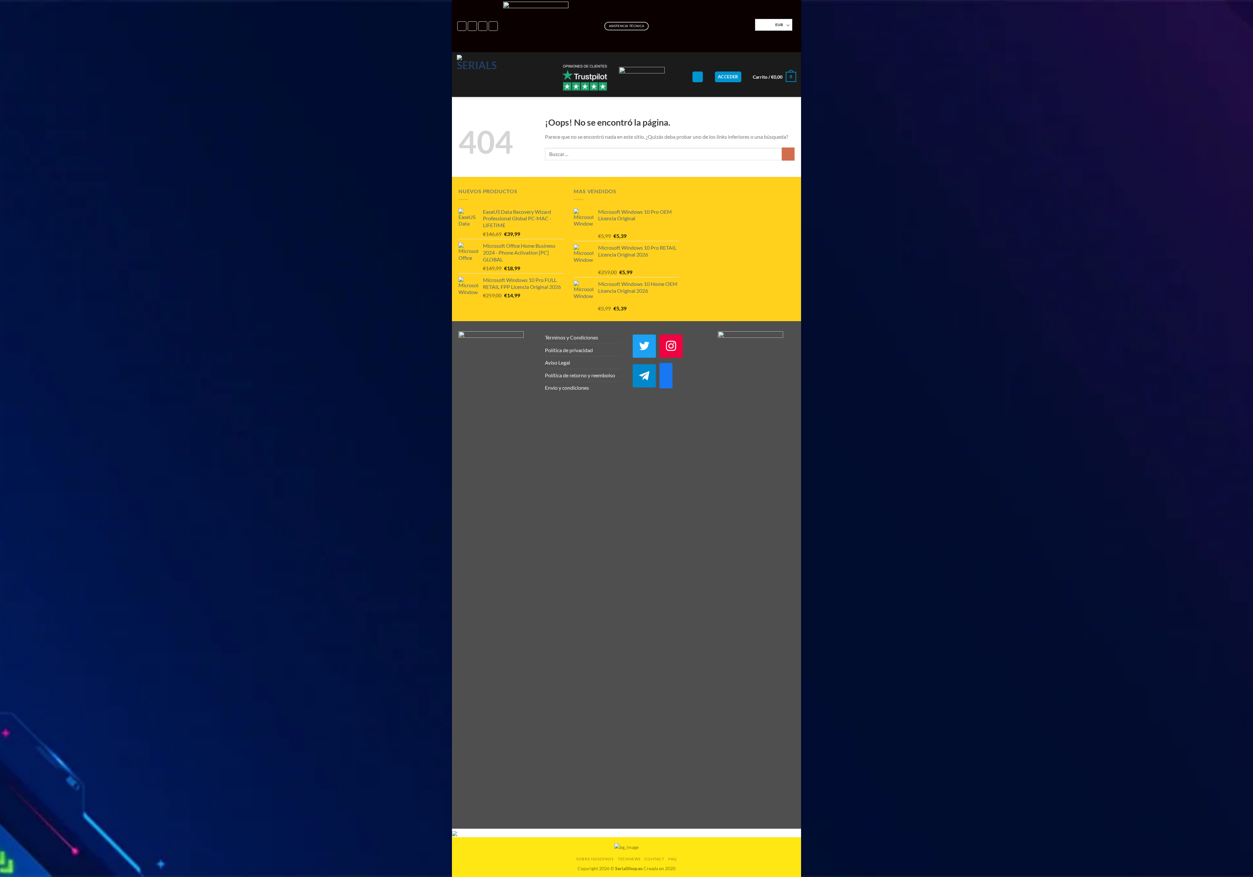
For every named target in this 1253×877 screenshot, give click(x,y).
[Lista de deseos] (678, 77)
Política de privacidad (569, 350)
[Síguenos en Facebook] (462, 26)
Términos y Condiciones (571, 337)
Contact (654, 858)
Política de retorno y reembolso (580, 375)
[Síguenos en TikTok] (482, 26)
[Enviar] (788, 154)
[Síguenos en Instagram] (472, 26)
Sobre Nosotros (595, 858)
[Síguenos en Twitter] (493, 26)
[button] (697, 76)
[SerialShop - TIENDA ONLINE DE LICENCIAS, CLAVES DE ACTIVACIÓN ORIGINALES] (476, 74)
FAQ (672, 858)
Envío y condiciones (567, 387)
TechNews (629, 858)
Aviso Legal (557, 362)
